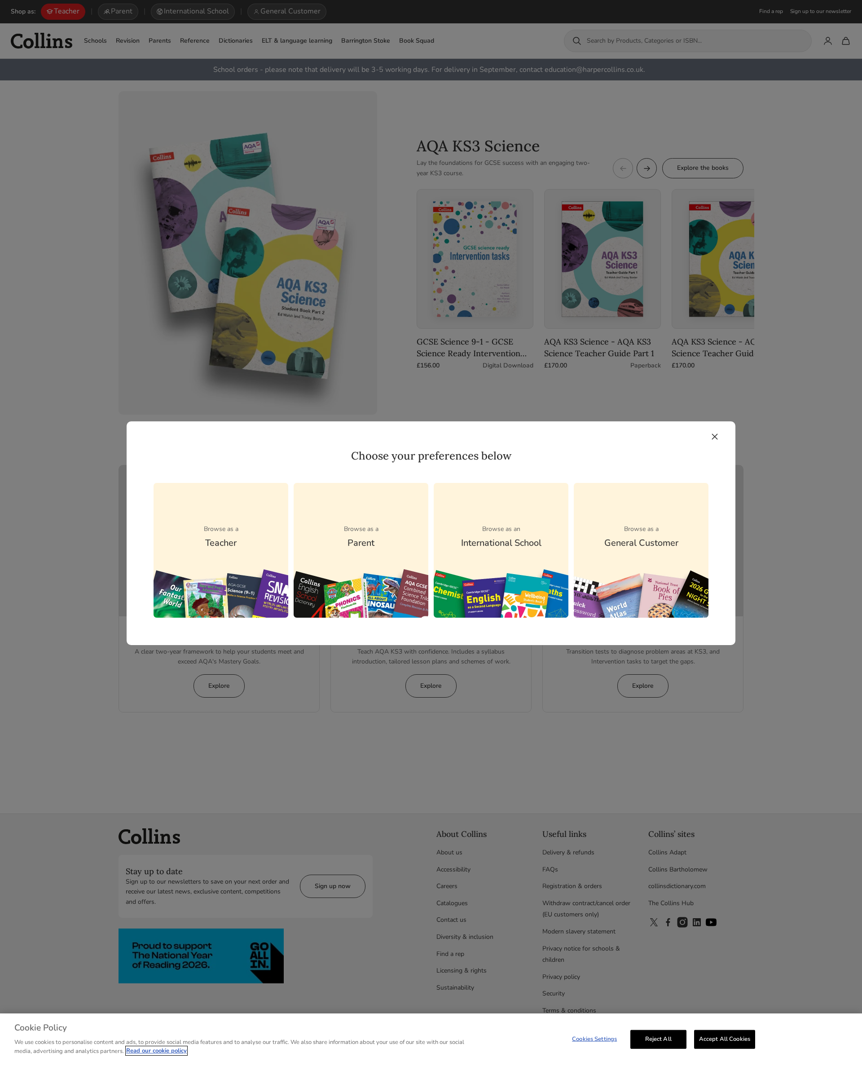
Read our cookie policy (156, 1051)
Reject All (658, 1039)
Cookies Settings (594, 1039)
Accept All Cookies (724, 1039)
